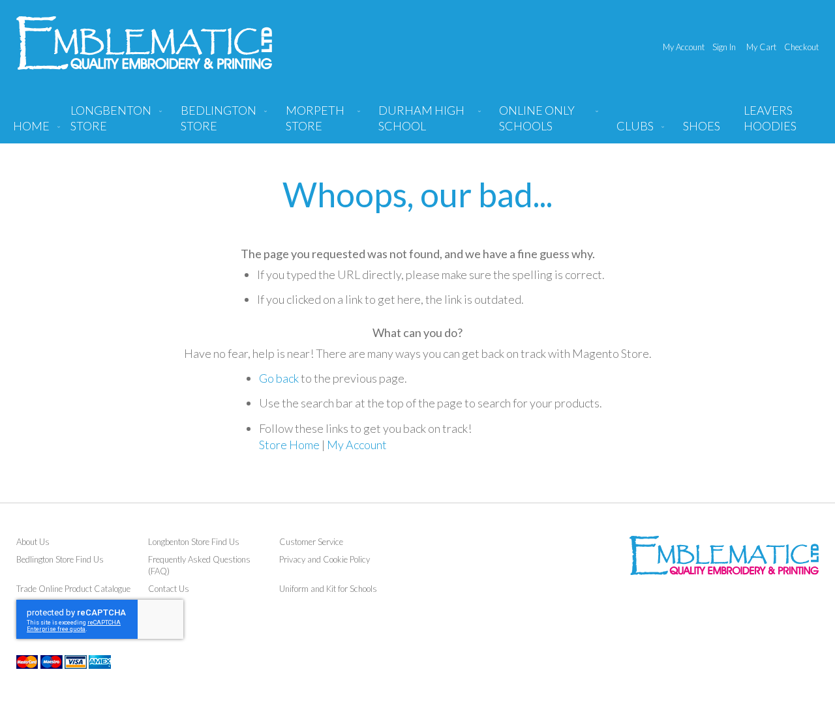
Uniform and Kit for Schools (328, 588)
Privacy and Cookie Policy (324, 559)
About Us (33, 542)
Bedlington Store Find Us (60, 559)
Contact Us (168, 588)
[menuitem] (113, 123)
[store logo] (144, 43)
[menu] (417, 123)
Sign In (724, 47)
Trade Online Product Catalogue (73, 588)
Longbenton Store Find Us (193, 542)
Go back (279, 378)
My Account (684, 47)
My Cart (761, 47)
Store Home (289, 444)
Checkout (801, 47)
